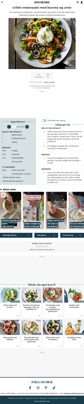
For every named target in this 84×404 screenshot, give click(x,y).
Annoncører (19, 398)
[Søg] (77, 2)
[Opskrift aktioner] (17, 316)
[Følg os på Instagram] (38, 388)
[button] (10, 210)
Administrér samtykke (68, 398)
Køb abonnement (31, 398)
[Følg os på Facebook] (30, 388)
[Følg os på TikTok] (54, 388)
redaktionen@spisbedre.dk (73, 393)
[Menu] (9, 2)
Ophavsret (43, 398)
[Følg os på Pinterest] (46, 388)
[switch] (43, 120)
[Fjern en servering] (9, 127)
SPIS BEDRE (42, 2)
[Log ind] (81, 2)
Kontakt (11, 398)
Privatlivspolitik (53, 398)
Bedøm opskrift (49, 82)
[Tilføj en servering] (27, 127)
